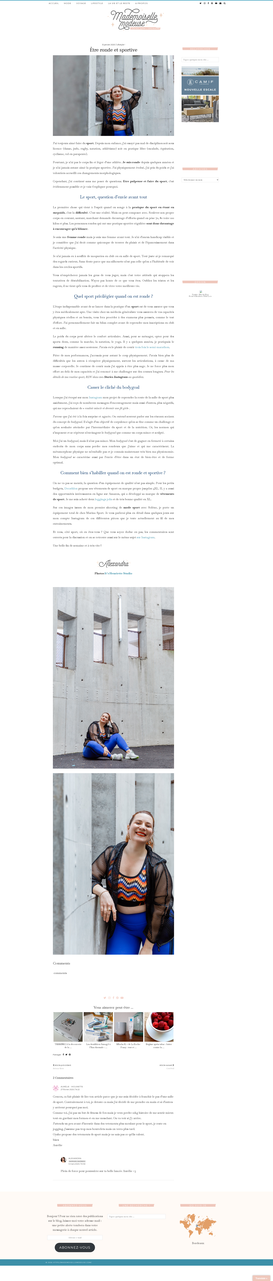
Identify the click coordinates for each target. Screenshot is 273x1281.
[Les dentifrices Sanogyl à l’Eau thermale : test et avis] (98, 1027)
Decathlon (71, 488)
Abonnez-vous (74, 1247)
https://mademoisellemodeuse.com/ (72, 1262)
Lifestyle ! (121, 44)
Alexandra (75, 1158)
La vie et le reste (119, 3)
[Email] (220, 3)
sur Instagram (146, 537)
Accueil (54, 3)
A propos (141, 3)
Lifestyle (97, 3)
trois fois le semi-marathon (152, 347)
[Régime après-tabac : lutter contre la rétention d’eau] (158, 1027)
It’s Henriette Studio (118, 573)
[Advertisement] (200, 229)
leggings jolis (103, 499)
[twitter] (201, 3)
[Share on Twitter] (66, 1054)
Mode (67, 3)
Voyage (81, 3)
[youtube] (216, 3)
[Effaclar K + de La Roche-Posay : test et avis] (128, 1027)
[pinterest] (212, 3)
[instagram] (205, 3)
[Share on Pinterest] (69, 1054)
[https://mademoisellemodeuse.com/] (136, 19)
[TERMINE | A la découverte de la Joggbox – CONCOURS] (67, 1027)
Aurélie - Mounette (72, 1086)
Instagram (95, 397)
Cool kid (167, 1067)
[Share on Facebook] (63, 1054)
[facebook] (208, 3)
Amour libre (62, 1067)
